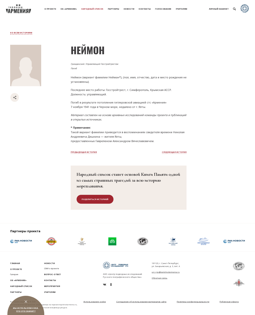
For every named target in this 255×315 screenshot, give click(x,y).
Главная (15, 263)
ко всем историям (21, 32)
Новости (129, 9)
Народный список (92, 9)
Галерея (14, 274)
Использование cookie (95, 301)
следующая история (174, 152)
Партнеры (113, 9)
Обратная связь (159, 278)
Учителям (181, 9)
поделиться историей (95, 199)
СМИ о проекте (51, 268)
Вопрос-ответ (52, 274)
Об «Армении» (69, 9)
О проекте (50, 9)
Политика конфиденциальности (193, 301)
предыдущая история (84, 152)
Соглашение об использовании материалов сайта (141, 301)
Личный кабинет (219, 9)
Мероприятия (52, 286)
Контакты (145, 9)
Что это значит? (26, 311)
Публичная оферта (229, 301)
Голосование (163, 9)
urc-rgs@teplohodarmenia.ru (166, 272)
